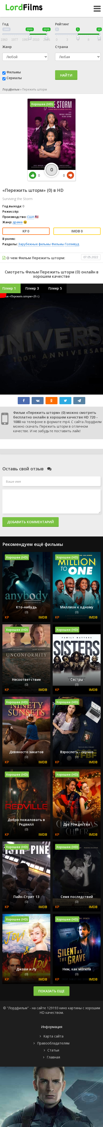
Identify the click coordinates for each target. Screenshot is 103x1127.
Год (5, 24)
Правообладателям (53, 1043)
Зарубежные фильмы (34, 244)
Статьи (53, 1050)
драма (18, 222)
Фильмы (13, 72)
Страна (61, 46)
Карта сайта (53, 1036)
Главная (53, 1057)
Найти (66, 75)
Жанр (7, 46)
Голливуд (72, 244)
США (30, 217)
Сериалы (14, 78)
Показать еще (51, 991)
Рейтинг (62, 24)
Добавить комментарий (30, 522)
